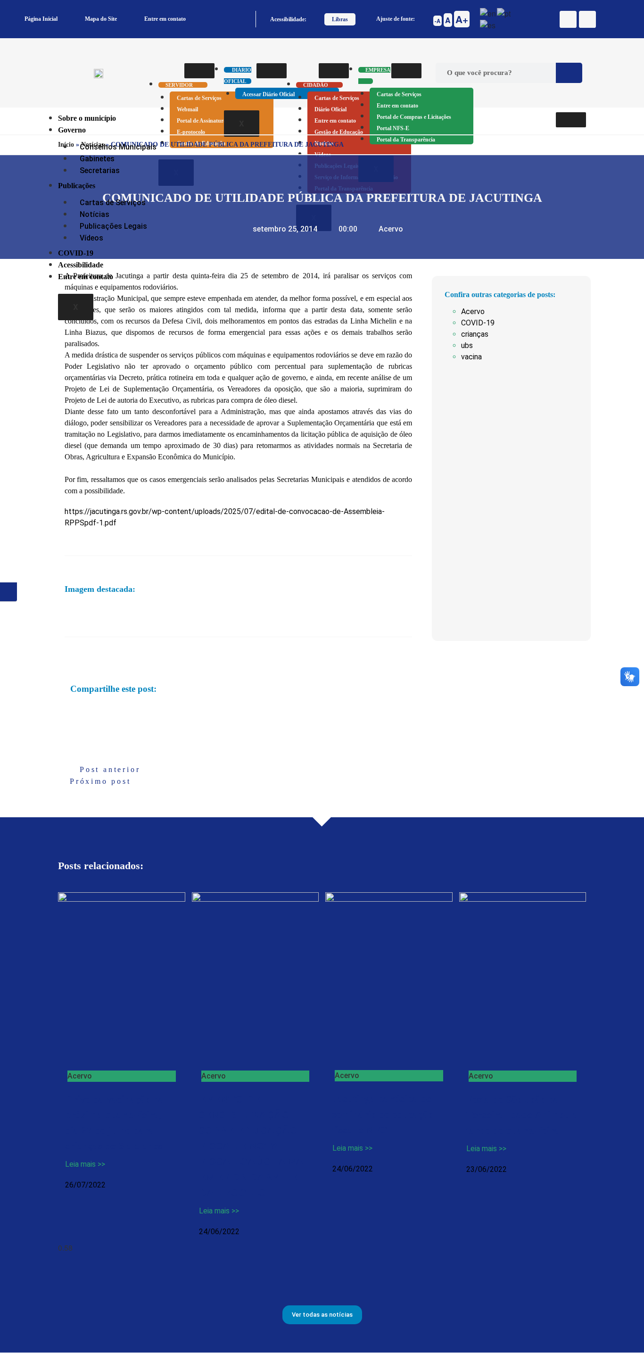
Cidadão (315, 85)
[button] (71, 710)
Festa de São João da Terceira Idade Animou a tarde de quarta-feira (522, 1114)
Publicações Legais (113, 226)
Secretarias (100, 170)
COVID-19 (75, 253)
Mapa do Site (101, 19)
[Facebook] (568, 19)
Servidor (179, 85)
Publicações (76, 186)
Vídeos (91, 237)
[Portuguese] (504, 12)
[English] (488, 12)
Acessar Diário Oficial (268, 94)
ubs (467, 345)
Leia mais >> (85, 1164)
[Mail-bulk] (587, 19)
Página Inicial (41, 19)
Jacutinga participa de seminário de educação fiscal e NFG (382, 1114)
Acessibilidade (80, 265)
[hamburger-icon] (199, 70)
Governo (72, 130)
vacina (471, 356)
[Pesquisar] (569, 73)
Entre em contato (165, 19)
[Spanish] (488, 24)
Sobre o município (87, 118)
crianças (474, 334)
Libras (340, 19)
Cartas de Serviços (199, 98)
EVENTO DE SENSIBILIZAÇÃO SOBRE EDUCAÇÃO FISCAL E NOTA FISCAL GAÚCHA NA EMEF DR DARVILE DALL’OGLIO (251, 1145)
